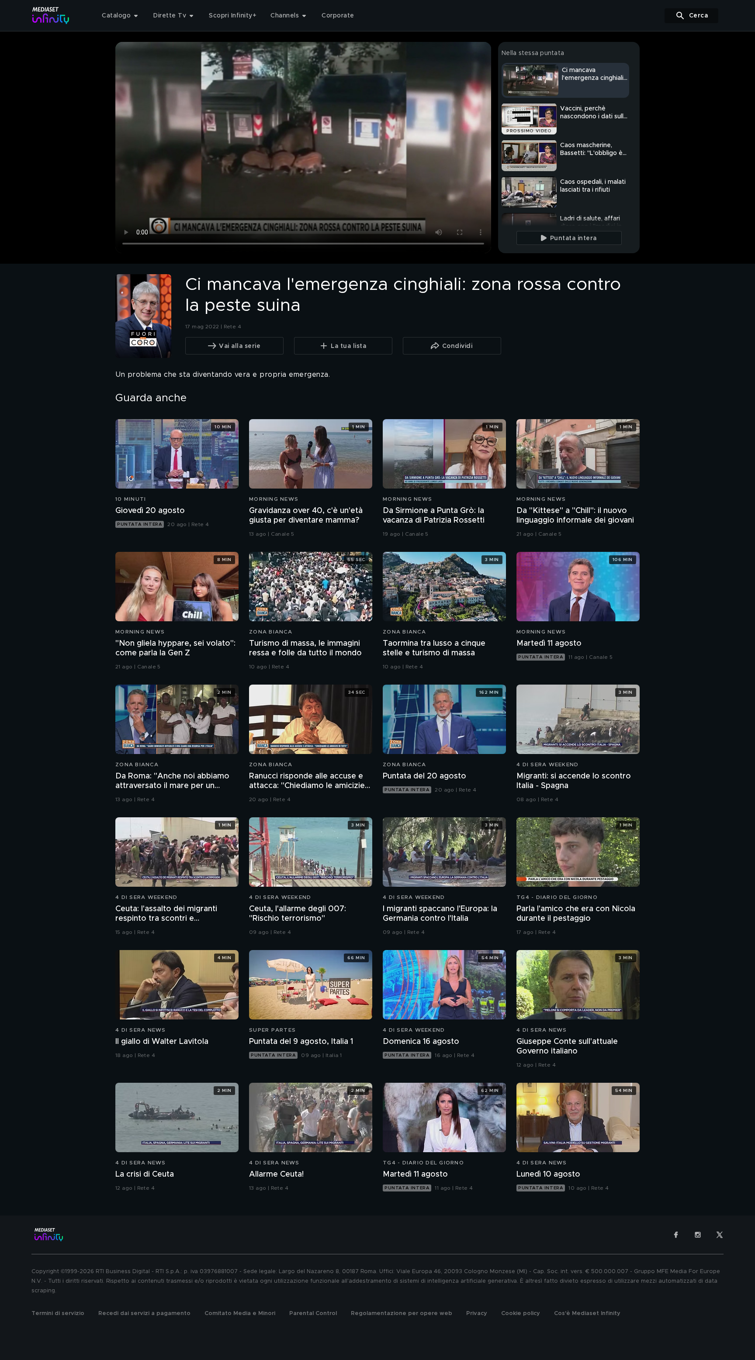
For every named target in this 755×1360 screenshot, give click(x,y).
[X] (720, 1235)
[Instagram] (698, 1235)
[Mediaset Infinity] (50, 15)
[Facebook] (676, 1235)
